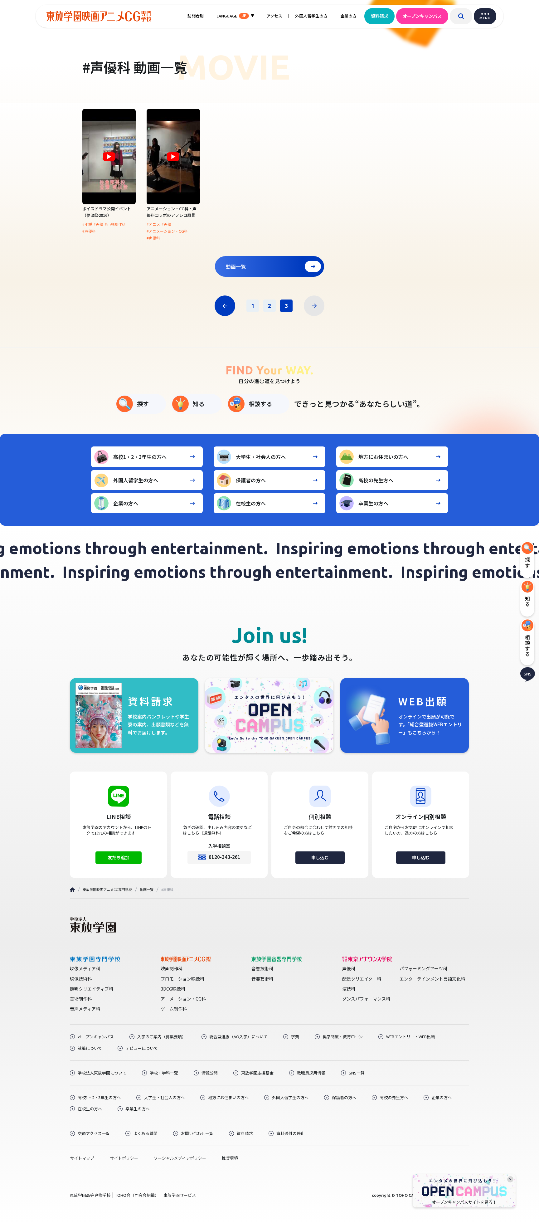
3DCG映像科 (173, 989)
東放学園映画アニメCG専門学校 (107, 889)
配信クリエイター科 (361, 979)
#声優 (98, 224)
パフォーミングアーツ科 (423, 968)
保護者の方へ (251, 480)
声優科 (348, 968)
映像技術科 (81, 979)
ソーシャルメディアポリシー (180, 1158)
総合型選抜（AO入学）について (238, 1037)
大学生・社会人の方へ (261, 456)
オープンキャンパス (422, 16)
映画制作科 (171, 968)
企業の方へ (125, 503)
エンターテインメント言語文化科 (432, 979)
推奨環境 (230, 1158)
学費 (295, 1037)
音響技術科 (262, 968)
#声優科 (89, 231)
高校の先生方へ (375, 480)
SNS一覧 (357, 1073)
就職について (90, 1048)
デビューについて (141, 1048)
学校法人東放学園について (102, 1073)
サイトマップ (82, 1158)
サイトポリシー (124, 1158)
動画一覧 (236, 266)
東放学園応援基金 (257, 1073)
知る (199, 403)
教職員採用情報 (311, 1073)
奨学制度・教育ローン (343, 1037)
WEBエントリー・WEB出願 (410, 1037)
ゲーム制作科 (174, 1009)
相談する (260, 403)
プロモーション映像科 (182, 979)
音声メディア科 (85, 1009)
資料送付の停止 (290, 1133)
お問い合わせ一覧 (197, 1133)
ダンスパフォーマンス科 (366, 999)
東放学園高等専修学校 (90, 1195)
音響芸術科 (262, 979)
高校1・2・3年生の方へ (140, 456)
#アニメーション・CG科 (167, 231)
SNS (528, 673)
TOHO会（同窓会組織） (137, 1195)
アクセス (274, 16)
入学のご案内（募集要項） (161, 1037)
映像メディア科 (85, 968)
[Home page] (72, 889)
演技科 (348, 989)
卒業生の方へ (373, 503)
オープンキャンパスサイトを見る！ (464, 1202)
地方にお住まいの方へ (383, 456)
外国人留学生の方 (311, 16)
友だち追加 (118, 857)
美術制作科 (81, 999)
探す (143, 403)
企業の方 (348, 16)
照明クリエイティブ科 (91, 989)
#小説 (87, 224)
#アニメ (153, 224)
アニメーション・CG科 (183, 999)
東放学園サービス (179, 1195)
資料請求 (379, 16)
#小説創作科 (115, 224)
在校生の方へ (251, 503)
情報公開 (210, 1073)
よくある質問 (145, 1133)
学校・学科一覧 (164, 1073)
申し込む (320, 857)
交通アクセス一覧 (94, 1133)
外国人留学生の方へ (135, 480)
